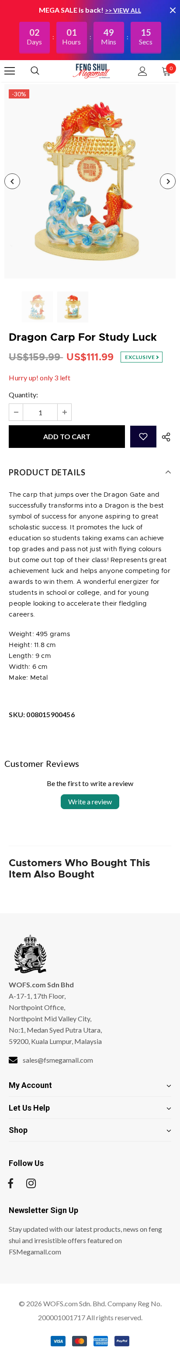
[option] (90, 181)
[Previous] (12, 181)
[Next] (168, 181)
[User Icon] (142, 71)
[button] (143, 436)
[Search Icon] (44, 71)
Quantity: (23, 394)
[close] (172, 10)
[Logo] (91, 70)
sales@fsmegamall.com (58, 1060)
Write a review (90, 801)
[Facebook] (10, 1183)
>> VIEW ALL (123, 10)
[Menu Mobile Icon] (9, 71)
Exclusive (140, 357)
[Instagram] (31, 1183)
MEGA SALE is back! (72, 10)
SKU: (41, 714)
